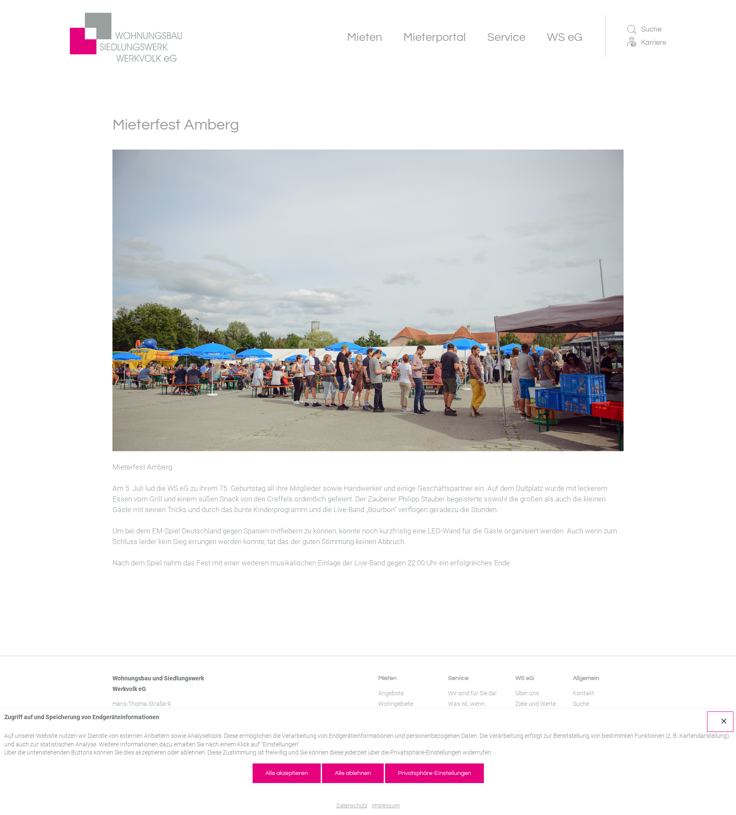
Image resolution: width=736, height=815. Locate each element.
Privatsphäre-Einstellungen (434, 773)
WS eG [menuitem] (524, 678)
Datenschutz (351, 805)
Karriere (653, 42)
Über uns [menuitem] (527, 693)
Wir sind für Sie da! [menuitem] (472, 693)
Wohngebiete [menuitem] (395, 703)
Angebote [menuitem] (391, 693)
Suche (651, 29)
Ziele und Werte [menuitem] (535, 703)
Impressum (386, 805)
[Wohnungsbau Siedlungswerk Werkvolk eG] (126, 37)
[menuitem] (364, 37)
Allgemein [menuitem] (586, 678)
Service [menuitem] (458, 678)
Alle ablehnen (353, 773)
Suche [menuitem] (581, 703)
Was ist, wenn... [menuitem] (468, 703)
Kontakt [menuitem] (583, 693)
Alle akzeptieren (286, 773)
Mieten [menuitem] (387, 678)
